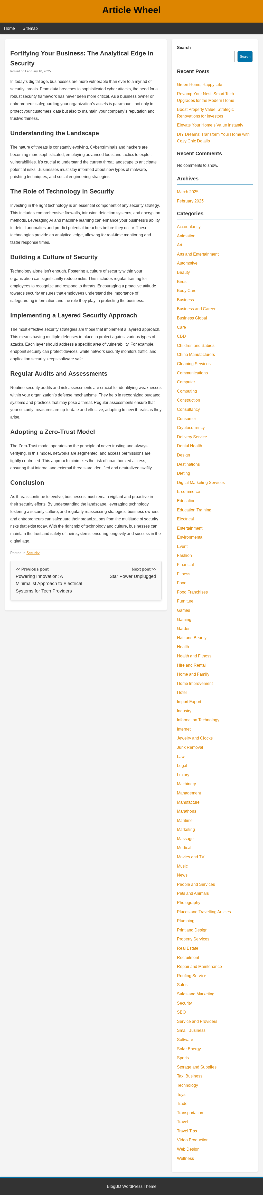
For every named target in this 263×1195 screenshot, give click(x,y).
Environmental (190, 537)
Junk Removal (190, 747)
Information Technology (198, 720)
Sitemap (30, 28)
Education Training (194, 510)
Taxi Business (189, 1076)
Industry (184, 711)
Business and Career (196, 309)
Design (183, 455)
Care (181, 327)
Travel (182, 1122)
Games (183, 610)
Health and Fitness (194, 656)
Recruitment (188, 957)
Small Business (191, 1030)
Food (181, 583)
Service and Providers (197, 1021)
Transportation (190, 1113)
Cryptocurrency (191, 427)
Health (183, 647)
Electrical (185, 519)
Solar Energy (189, 1049)
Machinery (186, 784)
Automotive (187, 263)
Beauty (183, 272)
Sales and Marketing (195, 994)
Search (184, 47)
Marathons (186, 811)
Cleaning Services (194, 364)
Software (185, 1039)
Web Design (188, 1149)
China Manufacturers (196, 354)
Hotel (182, 692)
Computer (186, 382)
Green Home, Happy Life (199, 84)
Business (185, 300)
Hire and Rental (191, 665)
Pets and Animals (193, 893)
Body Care (186, 290)
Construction (188, 400)
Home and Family (193, 674)
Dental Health (189, 446)
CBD (181, 336)
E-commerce (188, 491)
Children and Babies (195, 345)
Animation (186, 236)
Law (181, 756)
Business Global (192, 318)
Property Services (193, 939)
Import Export (189, 701)
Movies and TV (190, 857)
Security (33, 553)
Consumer (186, 418)
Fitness (183, 574)
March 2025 (188, 192)
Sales (182, 985)
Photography (188, 902)
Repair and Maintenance (199, 966)
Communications (192, 373)
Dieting (183, 473)
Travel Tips (187, 1131)
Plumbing (185, 921)
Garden (184, 628)
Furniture (185, 601)
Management (189, 793)
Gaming (184, 619)
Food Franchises (192, 592)
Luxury (183, 775)
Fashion (184, 555)
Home (9, 28)
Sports (183, 1058)
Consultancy (188, 409)
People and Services (196, 884)
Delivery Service (192, 437)
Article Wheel (131, 10)
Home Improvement (195, 683)
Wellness (185, 1158)
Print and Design (192, 930)
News (182, 875)
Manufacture (188, 802)
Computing (187, 391)
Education (186, 501)
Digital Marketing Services (201, 482)
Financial (185, 564)
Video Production (193, 1140)
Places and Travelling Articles (204, 912)
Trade (182, 1103)
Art (179, 245)
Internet (184, 729)
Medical (184, 848)
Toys (181, 1094)
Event (182, 546)
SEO (181, 1012)
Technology (187, 1085)
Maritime (185, 820)
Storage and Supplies (197, 1067)
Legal (182, 765)
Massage (185, 839)
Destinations (188, 464)
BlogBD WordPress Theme (131, 1186)
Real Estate (187, 948)
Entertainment (189, 528)
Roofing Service (191, 976)
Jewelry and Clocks (195, 738)
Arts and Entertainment (198, 254)
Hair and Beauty (191, 638)
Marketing (186, 829)
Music (182, 866)
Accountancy (189, 227)
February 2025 (190, 201)
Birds (181, 281)
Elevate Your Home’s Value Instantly (210, 125)
